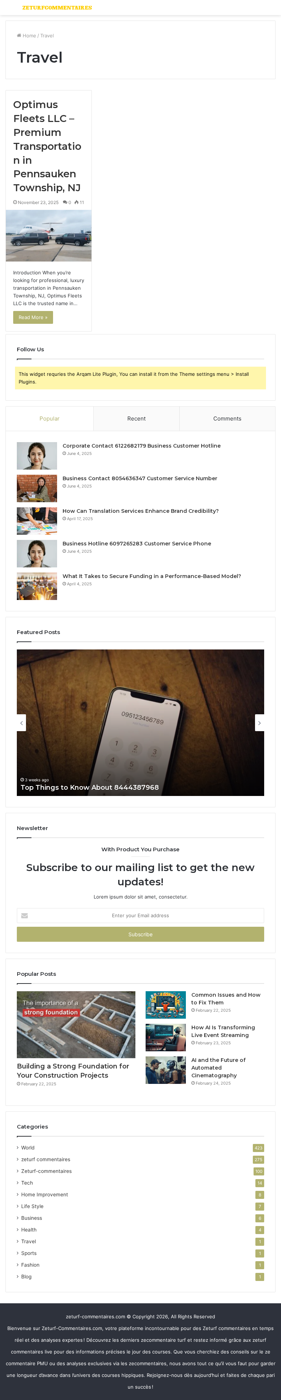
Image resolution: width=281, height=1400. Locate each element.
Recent (136, 418)
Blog (26, 1276)
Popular (50, 418)
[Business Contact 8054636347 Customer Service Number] (37, 488)
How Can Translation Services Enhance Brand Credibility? (141, 511)
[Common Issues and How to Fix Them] (166, 1005)
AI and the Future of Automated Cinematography (218, 1068)
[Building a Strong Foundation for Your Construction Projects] (76, 1024)
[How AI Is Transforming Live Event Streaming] (166, 1037)
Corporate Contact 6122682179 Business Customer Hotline (142, 445)
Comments (227, 418)
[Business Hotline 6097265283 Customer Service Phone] (37, 553)
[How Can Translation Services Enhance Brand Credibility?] (37, 521)
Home (28, 35)
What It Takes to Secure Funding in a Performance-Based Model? (152, 576)
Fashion (30, 1265)
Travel (28, 1241)
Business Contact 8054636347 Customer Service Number (140, 478)
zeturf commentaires (45, 1159)
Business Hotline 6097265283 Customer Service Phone (137, 543)
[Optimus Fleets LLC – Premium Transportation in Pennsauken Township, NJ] (48, 236)
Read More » (33, 317)
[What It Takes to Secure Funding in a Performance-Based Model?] (37, 586)
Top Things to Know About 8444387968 (89, 788)
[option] (140, 722)
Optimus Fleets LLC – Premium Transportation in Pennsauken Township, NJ (47, 146)
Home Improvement (44, 1194)
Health (29, 1230)
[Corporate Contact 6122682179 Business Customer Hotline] (37, 456)
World (27, 1148)
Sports (29, 1253)
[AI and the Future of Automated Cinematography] (166, 1070)
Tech (27, 1183)
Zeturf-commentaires (46, 1171)
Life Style (32, 1206)
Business (31, 1218)
